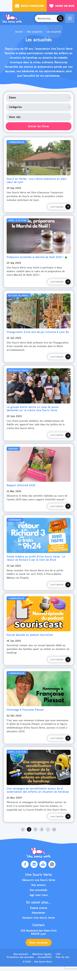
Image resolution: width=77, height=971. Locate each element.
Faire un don (64, 6)
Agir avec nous (39, 895)
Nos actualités (34, 31)
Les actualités (53, 31)
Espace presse (38, 908)
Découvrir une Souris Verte (38, 880)
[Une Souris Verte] (12, 18)
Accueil (19, 31)
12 (54, 829)
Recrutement (21, 954)
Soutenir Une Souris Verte (38, 917)
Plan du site (62, 957)
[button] (69, 18)
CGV (58, 954)
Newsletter (38, 912)
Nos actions (38, 885)
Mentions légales (42, 954)
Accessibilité (45, 957)
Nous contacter (32, 6)
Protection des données (20, 957)
